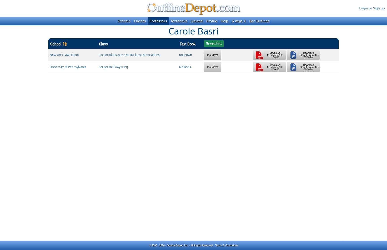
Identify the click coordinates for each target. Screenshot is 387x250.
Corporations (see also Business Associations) (129, 55)
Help (224, 21)
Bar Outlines (259, 21)
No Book (185, 67)
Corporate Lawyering (113, 67)
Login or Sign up (372, 8)
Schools (124, 21)
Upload (197, 21)
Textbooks (179, 21)
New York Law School (64, 55)
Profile (211, 21)
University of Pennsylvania (68, 67)
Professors (158, 21)
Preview (212, 55)
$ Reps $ (239, 21)
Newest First (214, 43)
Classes (140, 21)
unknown (185, 55)
